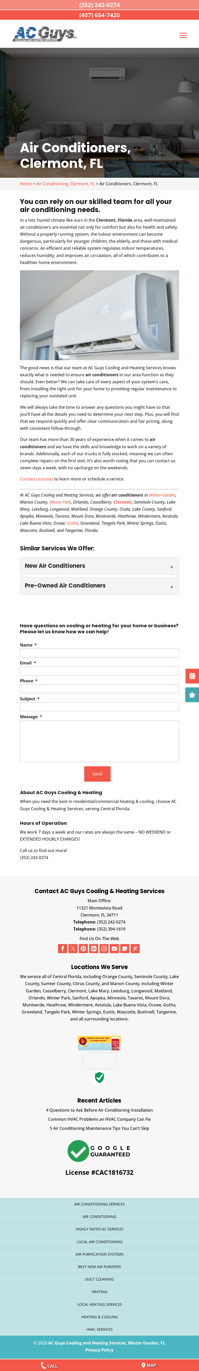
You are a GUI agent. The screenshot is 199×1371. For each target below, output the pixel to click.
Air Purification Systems (100, 1254)
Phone (29, 681)
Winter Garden (161, 495)
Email (28, 663)
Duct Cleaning (99, 1279)
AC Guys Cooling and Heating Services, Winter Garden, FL (106, 1343)
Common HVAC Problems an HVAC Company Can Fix (99, 1119)
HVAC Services (99, 1329)
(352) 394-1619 (111, 929)
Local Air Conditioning (100, 1241)
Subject (30, 699)
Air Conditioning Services (99, 1204)
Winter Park (60, 502)
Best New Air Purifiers (99, 1266)
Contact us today (36, 479)
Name (28, 645)
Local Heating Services (99, 1304)
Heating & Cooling (99, 1316)
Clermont (122, 502)
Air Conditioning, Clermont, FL (65, 184)
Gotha (72, 523)
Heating (99, 1291)
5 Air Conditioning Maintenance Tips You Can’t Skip (99, 1128)
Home (26, 184)
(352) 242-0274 (111, 922)
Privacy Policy (99, 1350)
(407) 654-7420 (99, 15)
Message (31, 717)
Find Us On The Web (99, 938)
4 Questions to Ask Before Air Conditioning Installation (99, 1110)
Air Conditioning (99, 1216)
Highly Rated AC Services (100, 1229)
